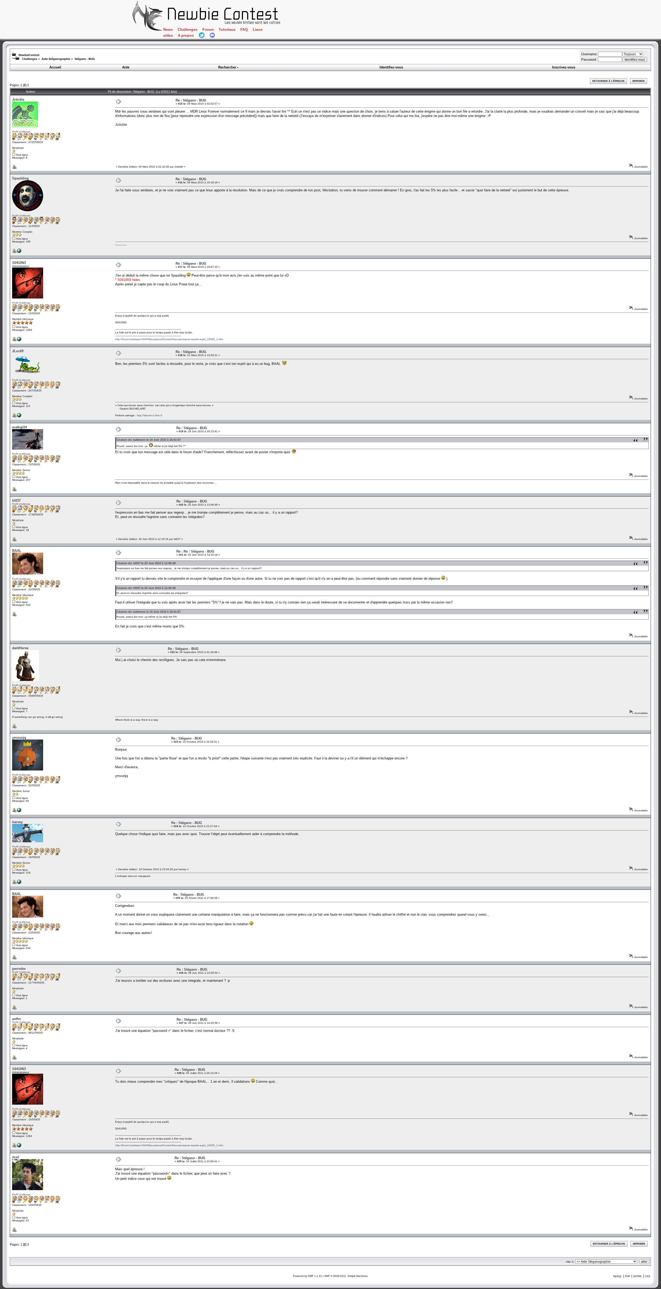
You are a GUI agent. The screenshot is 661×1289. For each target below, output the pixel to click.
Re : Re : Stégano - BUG (195, 551)
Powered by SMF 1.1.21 (307, 1276)
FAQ (244, 30)
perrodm (19, 969)
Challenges (188, 30)
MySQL (617, 1276)
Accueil (55, 67)
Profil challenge (21, 131)
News (168, 30)
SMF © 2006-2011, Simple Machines (346, 1276)
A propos (186, 35)
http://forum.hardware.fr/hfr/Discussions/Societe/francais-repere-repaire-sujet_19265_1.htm (169, 339)
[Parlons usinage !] (19, 416)
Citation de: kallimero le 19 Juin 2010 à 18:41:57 (148, 439)
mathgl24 (19, 427)
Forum (208, 30)
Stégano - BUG (85, 58)
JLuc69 (17, 351)
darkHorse (20, 648)
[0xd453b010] (19, 251)
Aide (125, 67)
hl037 (16, 500)
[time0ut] (19, 811)
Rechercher (227, 67)
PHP (627, 1276)
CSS (647, 1276)
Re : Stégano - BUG (191, 100)
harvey (17, 822)
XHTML (637, 1276)
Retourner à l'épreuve (608, 81)
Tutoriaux (227, 30)
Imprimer (638, 81)
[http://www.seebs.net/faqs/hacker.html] (19, 340)
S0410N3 (19, 263)
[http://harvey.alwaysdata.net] (19, 883)
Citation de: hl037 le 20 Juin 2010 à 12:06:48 (146, 563)
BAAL (16, 551)
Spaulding (20, 178)
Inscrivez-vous (563, 67)
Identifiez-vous (391, 67)
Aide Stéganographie (56, 58)
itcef (15, 1157)
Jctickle (18, 99)
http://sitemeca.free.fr (149, 415)
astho (16, 1019)
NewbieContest (29, 55)
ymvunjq (19, 738)
